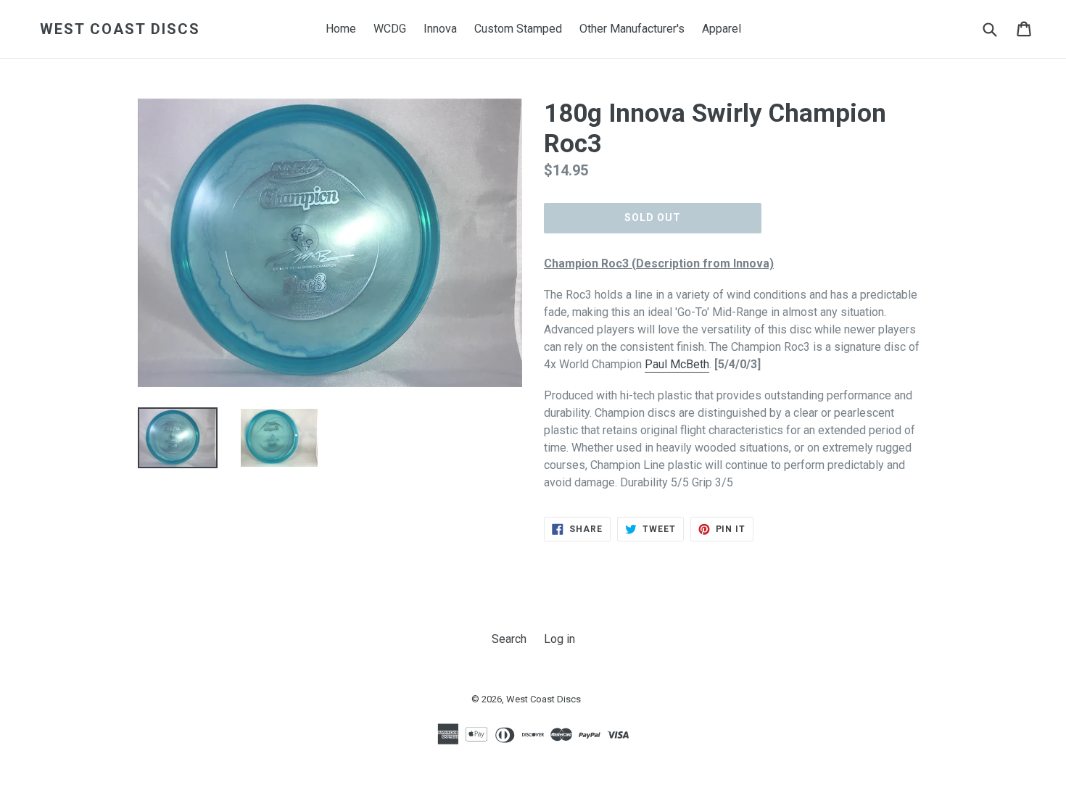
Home (341, 29)
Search (509, 639)
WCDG (389, 29)
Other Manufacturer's (632, 29)
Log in (559, 639)
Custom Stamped (518, 29)
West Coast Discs (120, 29)
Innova (440, 29)
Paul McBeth (677, 364)
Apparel (721, 29)
